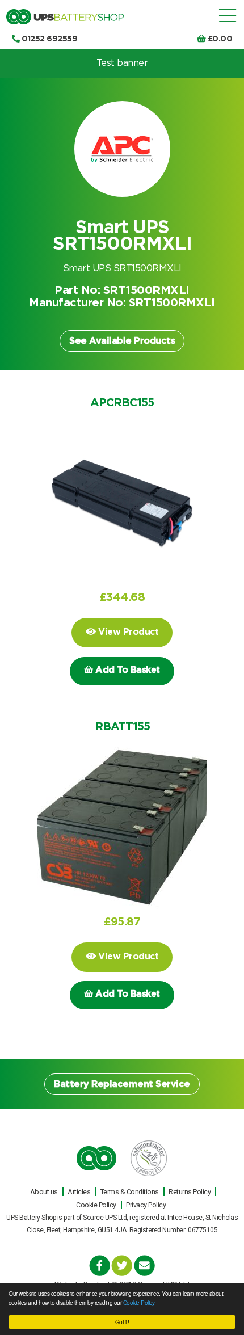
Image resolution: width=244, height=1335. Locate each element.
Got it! (122, 1321)
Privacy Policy (146, 1205)
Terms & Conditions (129, 1191)
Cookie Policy (139, 1302)
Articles (79, 1191)
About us (44, 1191)
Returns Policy (190, 1191)
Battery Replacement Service (122, 1084)
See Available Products (122, 341)
